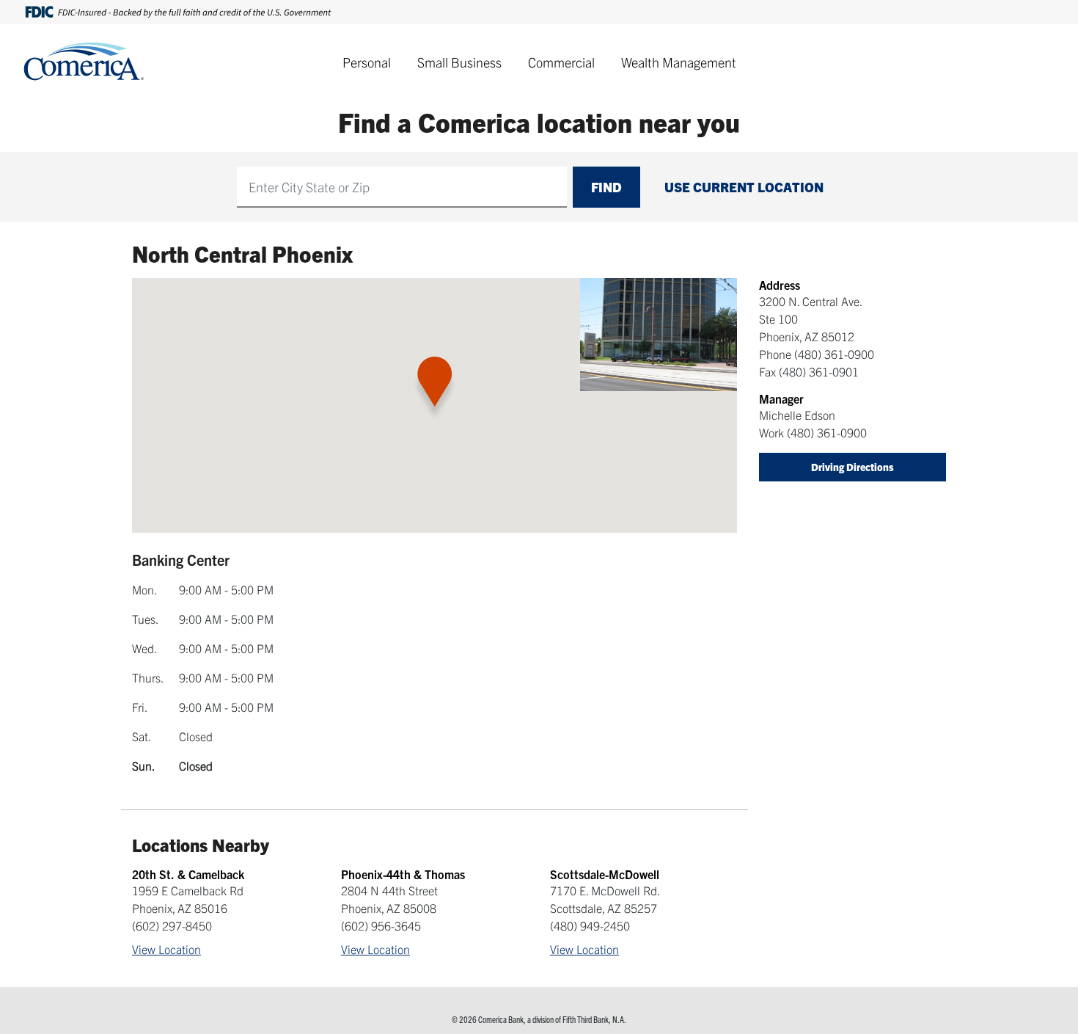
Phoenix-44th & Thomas (403, 874)
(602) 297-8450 (172, 925)
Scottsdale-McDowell (604, 874)
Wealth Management (678, 62)
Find (606, 186)
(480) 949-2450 (590, 925)
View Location (166, 949)
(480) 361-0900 (834, 353)
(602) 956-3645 (381, 925)
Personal (366, 62)
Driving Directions (852, 466)
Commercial (561, 62)
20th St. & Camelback (188, 874)
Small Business (459, 62)
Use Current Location (744, 186)
